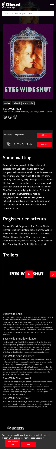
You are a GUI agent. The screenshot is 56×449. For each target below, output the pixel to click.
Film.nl (12, 4)
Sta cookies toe (13, 442)
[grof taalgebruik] (10, 116)
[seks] (16, 116)
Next (53, 274)
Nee (28, 444)
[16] (5, 116)
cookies (17, 434)
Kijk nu (44, 135)
